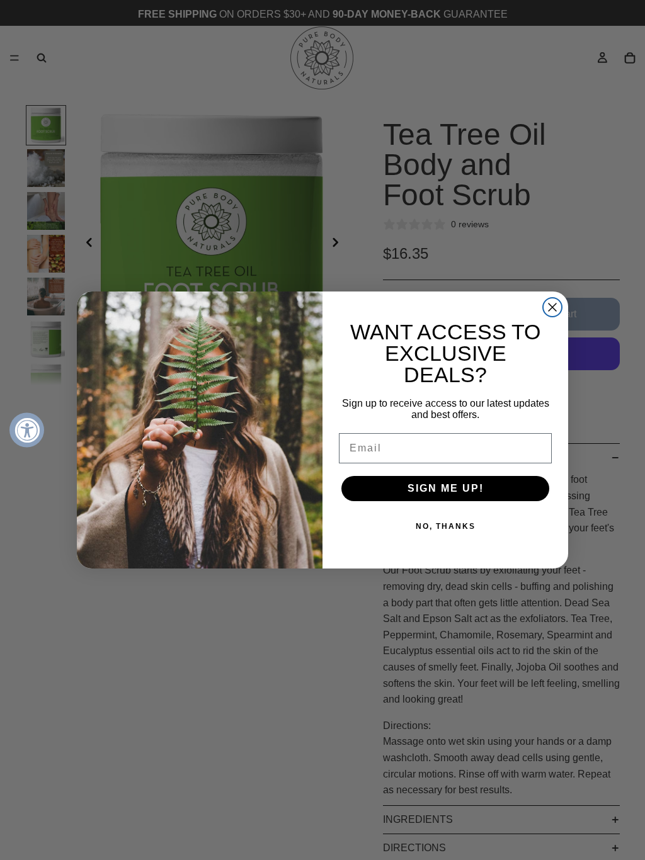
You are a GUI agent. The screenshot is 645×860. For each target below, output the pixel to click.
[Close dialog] (552, 307)
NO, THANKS (446, 526)
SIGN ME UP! (446, 488)
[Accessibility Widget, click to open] (26, 430)
